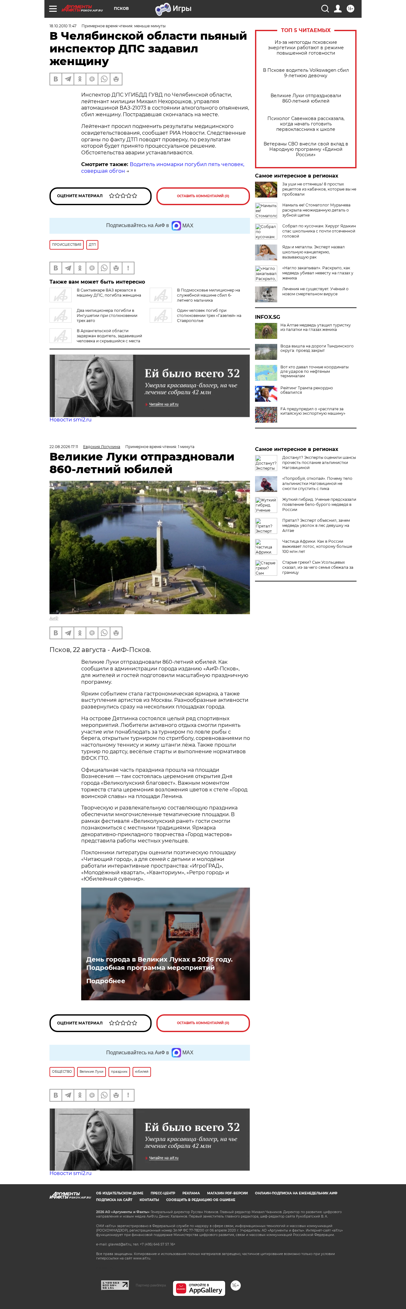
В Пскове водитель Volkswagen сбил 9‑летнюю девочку (306, 73)
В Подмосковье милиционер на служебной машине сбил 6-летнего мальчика (208, 295)
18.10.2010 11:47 (62, 25)
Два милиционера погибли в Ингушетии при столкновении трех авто (107, 315)
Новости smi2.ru (70, 420)
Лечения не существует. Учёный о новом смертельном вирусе (315, 291)
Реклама (191, 1193)
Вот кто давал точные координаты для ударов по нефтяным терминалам (314, 371)
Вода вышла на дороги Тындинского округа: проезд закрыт (317, 348)
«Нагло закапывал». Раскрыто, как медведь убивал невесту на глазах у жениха (317, 272)
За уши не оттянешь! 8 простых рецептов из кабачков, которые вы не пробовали (319, 189)
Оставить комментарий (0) (203, 196)
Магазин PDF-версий (227, 1193)
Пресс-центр (163, 1193)
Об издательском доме (119, 1193)
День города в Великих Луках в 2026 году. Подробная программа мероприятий (159, 963)
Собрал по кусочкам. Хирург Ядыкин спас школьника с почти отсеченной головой (319, 231)
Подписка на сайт (114, 1200)
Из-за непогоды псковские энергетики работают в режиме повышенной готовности (306, 48)
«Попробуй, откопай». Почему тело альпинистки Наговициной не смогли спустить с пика (317, 483)
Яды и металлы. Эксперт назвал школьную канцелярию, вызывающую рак (313, 252)
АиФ (53, 618)
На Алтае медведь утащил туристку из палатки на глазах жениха (315, 327)
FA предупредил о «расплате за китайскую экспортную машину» (312, 411)
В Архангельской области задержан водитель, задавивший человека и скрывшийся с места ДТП (95, 338)
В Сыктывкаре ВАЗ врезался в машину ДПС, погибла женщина (109, 293)
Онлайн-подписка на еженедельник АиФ (296, 1193)
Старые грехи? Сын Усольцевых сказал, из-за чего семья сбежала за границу (317, 567)
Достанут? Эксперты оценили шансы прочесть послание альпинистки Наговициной (319, 462)
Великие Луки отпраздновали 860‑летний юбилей (306, 98)
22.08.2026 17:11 (63, 446)
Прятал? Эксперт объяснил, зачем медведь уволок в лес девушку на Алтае (316, 525)
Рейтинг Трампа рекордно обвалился (306, 390)
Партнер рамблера (151, 1285)
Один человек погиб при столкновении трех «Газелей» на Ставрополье (209, 315)
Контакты (149, 1200)
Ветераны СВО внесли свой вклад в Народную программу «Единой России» (306, 149)
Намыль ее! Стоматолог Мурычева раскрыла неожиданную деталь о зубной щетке (316, 210)
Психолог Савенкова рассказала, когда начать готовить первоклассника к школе (305, 124)
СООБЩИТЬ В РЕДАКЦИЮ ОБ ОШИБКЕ (200, 1200)
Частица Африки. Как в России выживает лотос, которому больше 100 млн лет (317, 546)
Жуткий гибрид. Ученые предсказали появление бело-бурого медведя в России (319, 504)
